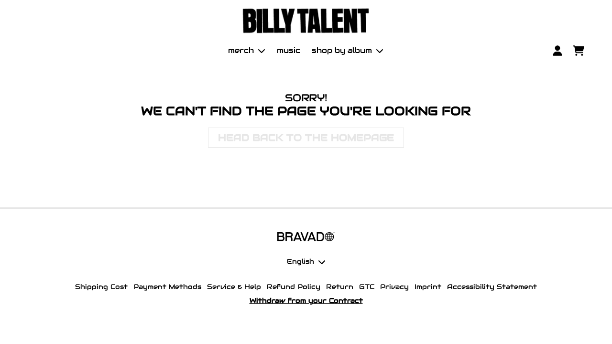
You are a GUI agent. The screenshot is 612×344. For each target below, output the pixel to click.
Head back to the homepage (306, 137)
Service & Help (234, 286)
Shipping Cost (101, 286)
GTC (366, 286)
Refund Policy (293, 286)
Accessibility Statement (492, 286)
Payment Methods (167, 286)
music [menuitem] (288, 50)
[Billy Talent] (306, 21)
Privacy (394, 286)
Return (339, 286)
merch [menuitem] (241, 50)
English (300, 261)
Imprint (428, 286)
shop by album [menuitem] (342, 50)
